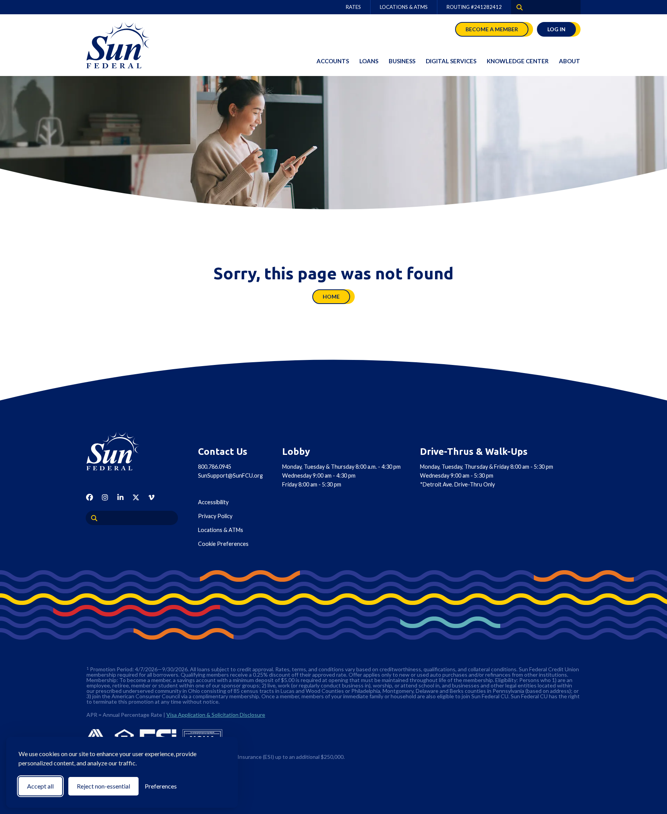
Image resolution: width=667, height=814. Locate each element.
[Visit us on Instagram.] (105, 497)
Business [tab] (402, 60)
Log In (556, 29)
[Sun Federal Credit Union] (125, 45)
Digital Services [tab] (451, 60)
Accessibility (213, 502)
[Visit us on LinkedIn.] (120, 497)
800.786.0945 (214, 466)
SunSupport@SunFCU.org (230, 475)
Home (331, 296)
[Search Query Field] (517, 7)
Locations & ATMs (404, 7)
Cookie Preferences (223, 543)
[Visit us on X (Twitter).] (136, 497)
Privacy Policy (215, 516)
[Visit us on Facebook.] (89, 497)
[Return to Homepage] (121, 451)
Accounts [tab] (333, 60)
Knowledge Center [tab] (517, 60)
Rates (353, 7)
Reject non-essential (103, 786)
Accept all (40, 786)
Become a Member (492, 29)
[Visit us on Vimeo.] (151, 497)
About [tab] (569, 60)
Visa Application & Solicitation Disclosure (215, 714)
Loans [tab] (368, 60)
